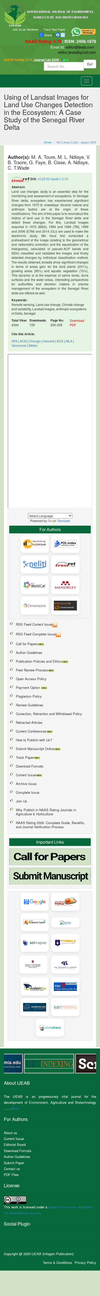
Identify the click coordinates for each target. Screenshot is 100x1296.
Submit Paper (14, 1162)
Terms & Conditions (57, 1262)
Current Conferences (31, 731)
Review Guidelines (29, 704)
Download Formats (30, 766)
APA (14, 341)
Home (48, 142)
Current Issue (26, 774)
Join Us (21, 801)
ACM (23, 341)
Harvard (48, 341)
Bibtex (33, 345)
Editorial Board (15, 1144)
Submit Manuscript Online (35, 748)
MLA (69, 341)
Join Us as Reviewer (25, 29)
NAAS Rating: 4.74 (43, 41)
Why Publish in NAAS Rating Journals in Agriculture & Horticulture (46, 811)
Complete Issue (27, 792)
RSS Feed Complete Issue (36, 634)
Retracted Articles (29, 722)
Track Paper (25, 757)
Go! (90, 64)
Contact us (12, 1168)
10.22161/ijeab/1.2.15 (52, 179)
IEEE (60, 341)
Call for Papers (27, 643)
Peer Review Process (32, 670)
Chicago (35, 341)
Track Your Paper (54, 29)
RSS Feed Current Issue (34, 624)
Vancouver (19, 345)
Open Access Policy (31, 678)
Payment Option (28, 687)
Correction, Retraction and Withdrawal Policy (49, 713)
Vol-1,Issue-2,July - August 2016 (76, 142)
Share (48, 35)
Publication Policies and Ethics (39, 661)
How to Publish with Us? (34, 739)
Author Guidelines (29, 652)
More (14, 1108)
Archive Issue (26, 783)
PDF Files (11, 1174)
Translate (63, 520)
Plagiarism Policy (29, 696)
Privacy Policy (85, 1262)
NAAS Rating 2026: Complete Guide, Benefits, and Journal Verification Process (50, 824)
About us (10, 1132)
